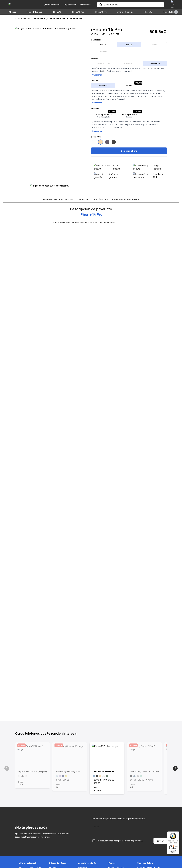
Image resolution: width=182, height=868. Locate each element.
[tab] (58, 199)
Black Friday (85, 4)
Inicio (17, 18)
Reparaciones (70, 4)
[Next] (175, 768)
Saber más (97, 75)
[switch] (173, 851)
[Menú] (177, 833)
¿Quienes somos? (52, 4)
